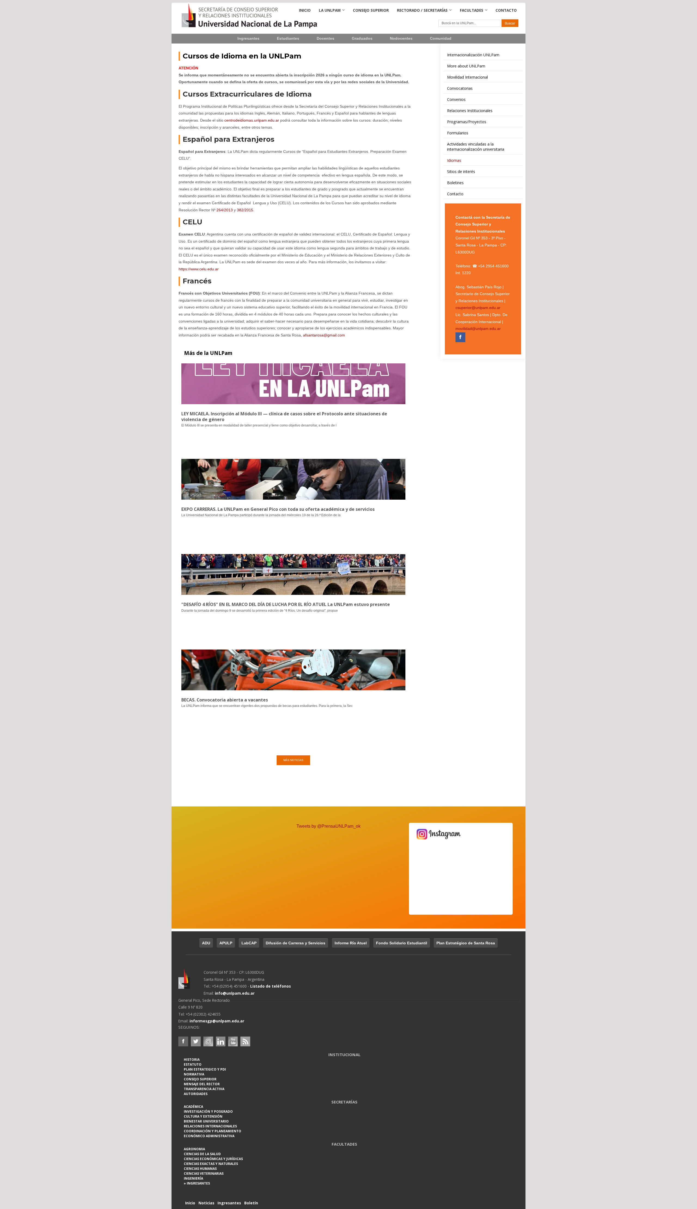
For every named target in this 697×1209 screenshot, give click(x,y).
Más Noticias (293, 760)
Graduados (362, 38)
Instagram (208, 1041)
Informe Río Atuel (351, 943)
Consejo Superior (371, 10)
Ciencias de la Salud (202, 1154)
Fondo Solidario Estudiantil (401, 943)
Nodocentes (401, 38)
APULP (225, 943)
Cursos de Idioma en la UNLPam (242, 56)
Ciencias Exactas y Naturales (211, 1163)
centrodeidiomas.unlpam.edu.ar (251, 120)
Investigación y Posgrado (208, 1111)
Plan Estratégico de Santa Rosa (465, 943)
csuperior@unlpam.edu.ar (478, 308)
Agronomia (194, 1149)
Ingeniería (193, 1178)
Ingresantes (248, 38)
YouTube (233, 1041)
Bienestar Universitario (206, 1121)
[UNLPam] (191, 982)
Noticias (206, 1202)
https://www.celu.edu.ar (199, 269)
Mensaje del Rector (202, 1084)
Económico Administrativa (209, 1136)
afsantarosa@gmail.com (324, 335)
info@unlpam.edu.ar (235, 993)
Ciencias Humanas (200, 1168)
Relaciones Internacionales (210, 1126)
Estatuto (192, 1064)
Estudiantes (288, 38)
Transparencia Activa (204, 1089)
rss (245, 1041)
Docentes (325, 38)
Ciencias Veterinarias (204, 1173)
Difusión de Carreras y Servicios (295, 943)
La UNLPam (330, 10)
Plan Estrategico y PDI (205, 1069)
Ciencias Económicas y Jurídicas (213, 1159)
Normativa (194, 1074)
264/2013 (224, 210)
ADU (206, 943)
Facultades (471, 10)
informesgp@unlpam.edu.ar (216, 1021)
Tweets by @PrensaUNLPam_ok (328, 826)
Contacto (506, 10)
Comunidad (440, 38)
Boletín (251, 1202)
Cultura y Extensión (203, 1116)
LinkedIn (221, 1041)
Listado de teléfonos (270, 986)
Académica (193, 1106)
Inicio (305, 10)
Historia (192, 1059)
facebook (183, 1041)
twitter (196, 1041)
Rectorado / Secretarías (422, 10)
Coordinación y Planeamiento (212, 1131)
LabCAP (248, 943)
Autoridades (195, 1093)
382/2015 (245, 210)
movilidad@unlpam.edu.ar (478, 329)
